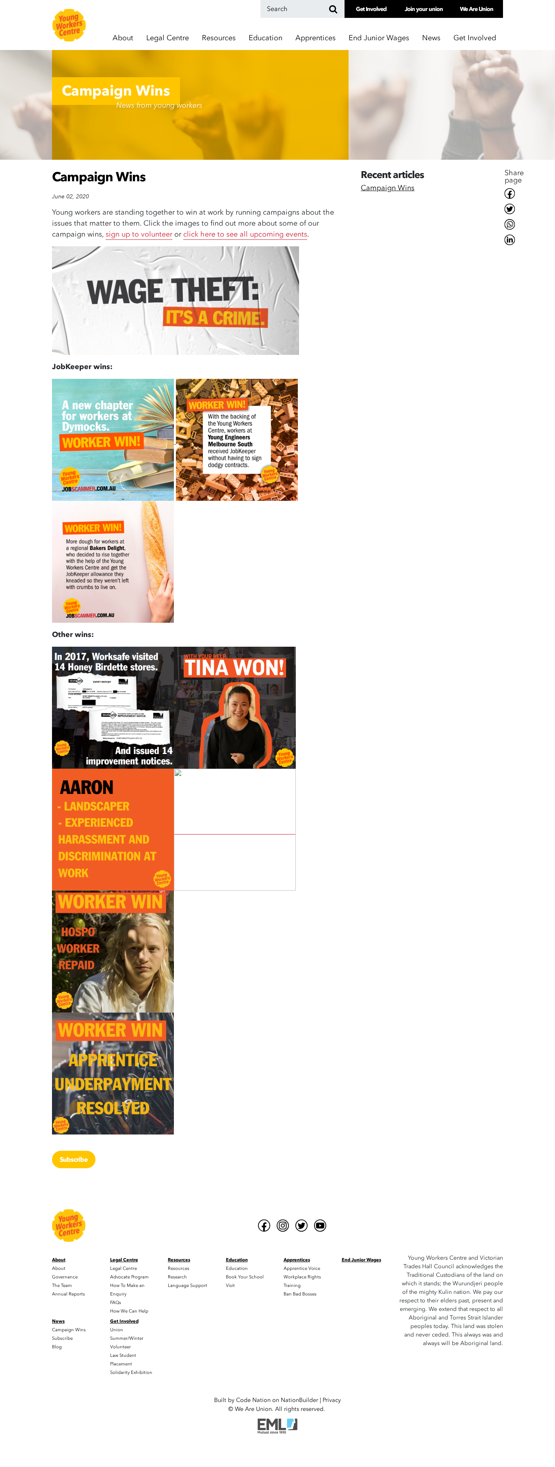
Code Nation (253, 1400)
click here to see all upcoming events (245, 234)
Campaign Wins (387, 189)
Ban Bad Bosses (300, 1294)
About (58, 1268)
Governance (65, 1277)
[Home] (69, 25)
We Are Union (476, 9)
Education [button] (265, 38)
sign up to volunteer (139, 234)
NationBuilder (299, 1400)
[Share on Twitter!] (514, 209)
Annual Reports (68, 1294)
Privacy (332, 1400)
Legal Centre (123, 1268)
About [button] (123, 38)
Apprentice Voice (302, 1268)
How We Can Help (129, 1311)
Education (237, 1268)
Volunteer (120, 1347)
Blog (57, 1347)
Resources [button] (219, 38)
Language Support (187, 1285)
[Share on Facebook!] (514, 193)
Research (177, 1277)
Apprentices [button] (315, 38)
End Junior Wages (379, 38)
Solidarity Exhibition (131, 1372)
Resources (178, 1268)
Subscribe (74, 1159)
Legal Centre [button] (167, 38)
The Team (62, 1285)
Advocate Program (129, 1277)
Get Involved (371, 9)
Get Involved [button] (474, 38)
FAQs (115, 1303)
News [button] (431, 38)
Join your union (424, 9)
